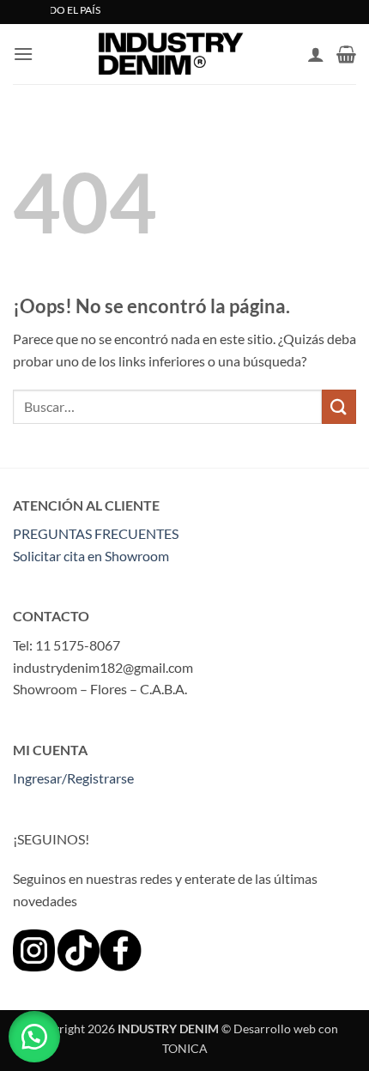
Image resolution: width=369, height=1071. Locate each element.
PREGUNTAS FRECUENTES (95, 533)
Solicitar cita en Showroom (91, 556)
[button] (23, 54)
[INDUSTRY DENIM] (170, 54)
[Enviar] (339, 406)
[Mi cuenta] (315, 54)
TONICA (185, 1048)
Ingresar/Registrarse (73, 778)
